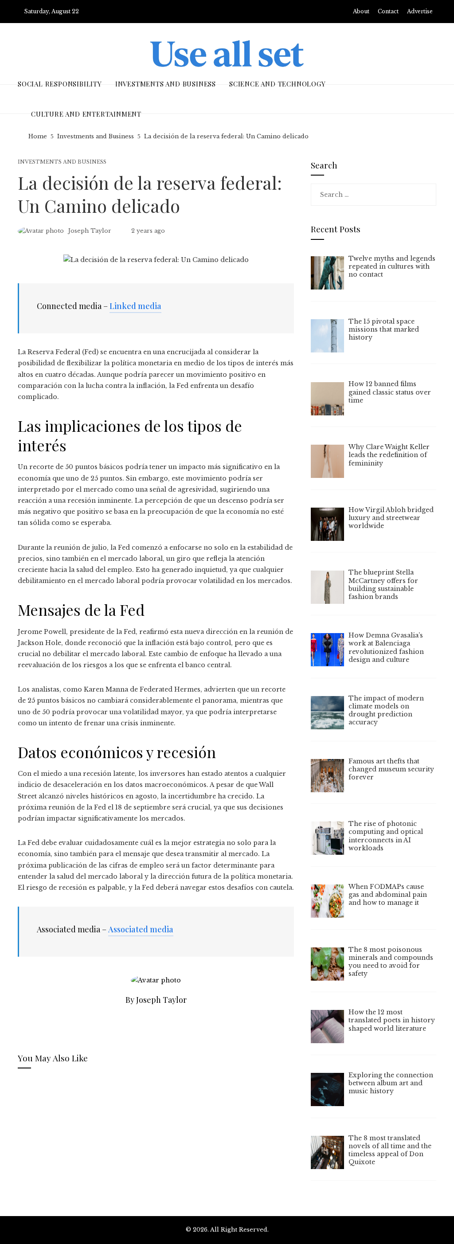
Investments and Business (62, 162)
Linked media (135, 306)
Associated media (140, 929)
